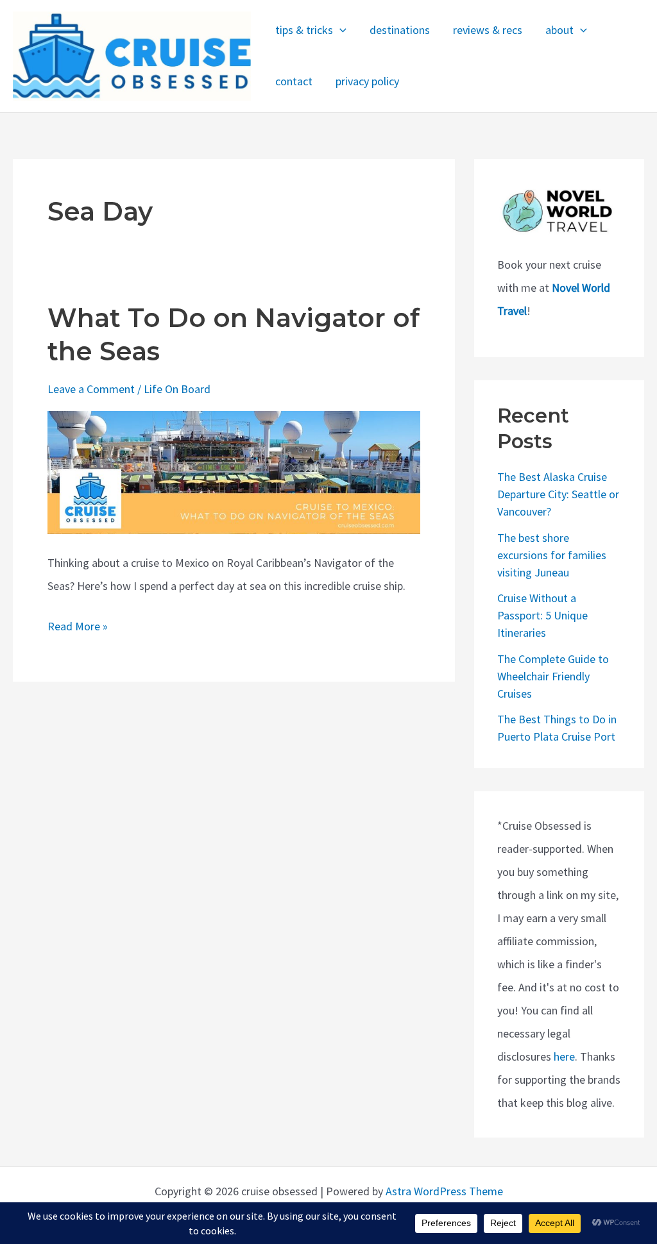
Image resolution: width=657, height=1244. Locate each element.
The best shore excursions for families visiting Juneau (551, 555)
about (559, 29)
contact (293, 81)
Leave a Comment (91, 389)
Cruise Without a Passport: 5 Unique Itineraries (542, 615)
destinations (400, 29)
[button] (339, 30)
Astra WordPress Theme (444, 1191)
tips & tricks (304, 29)
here (564, 1056)
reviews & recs (487, 29)
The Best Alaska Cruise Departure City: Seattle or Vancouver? (558, 494)
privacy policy (367, 81)
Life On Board (177, 389)
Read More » (77, 628)
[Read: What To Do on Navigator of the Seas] (233, 472)
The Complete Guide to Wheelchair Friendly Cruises (553, 676)
